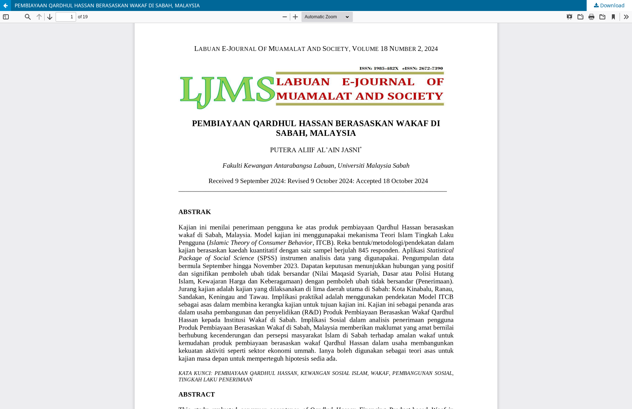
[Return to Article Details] (5, 5)
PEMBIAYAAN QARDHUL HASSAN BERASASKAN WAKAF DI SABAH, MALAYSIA (107, 5)
